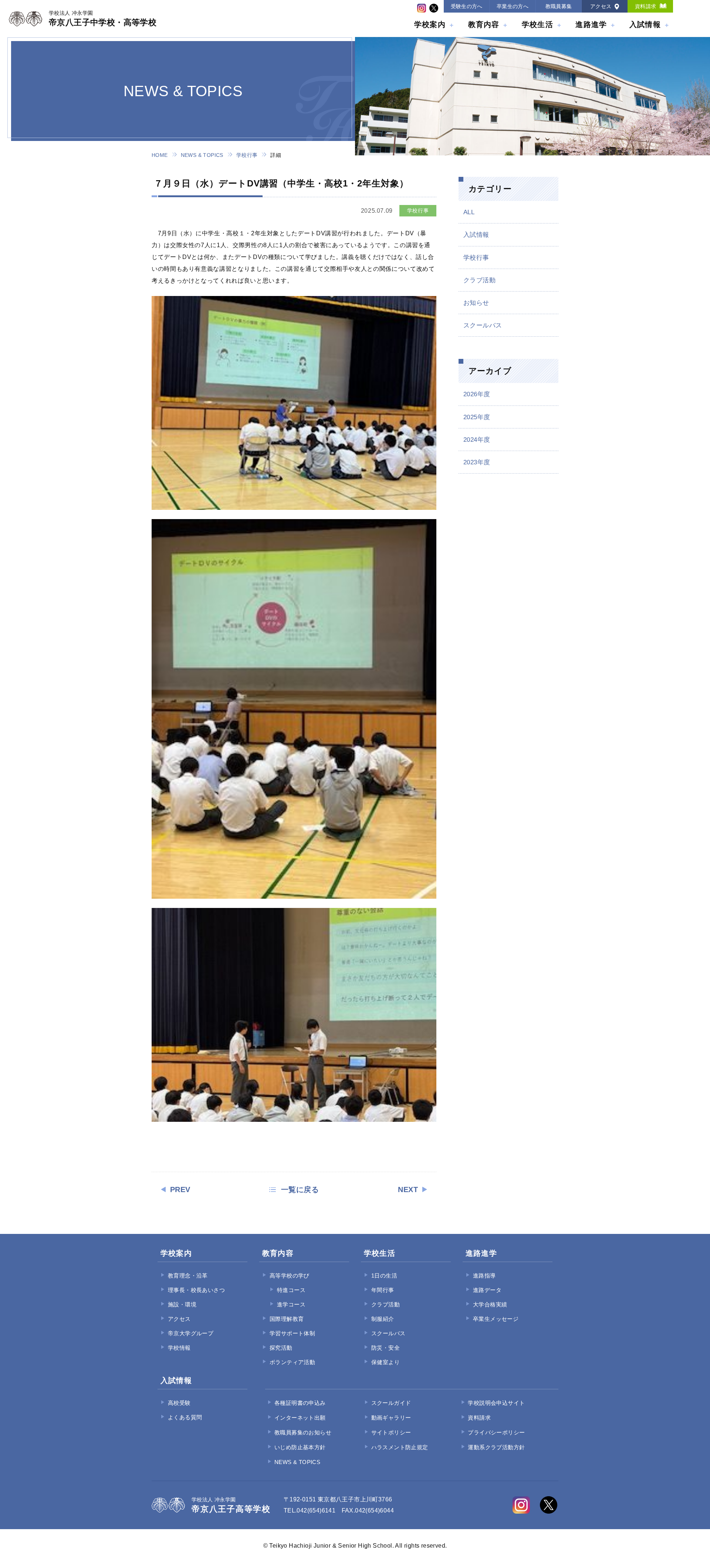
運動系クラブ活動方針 (496, 1447)
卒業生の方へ (512, 6)
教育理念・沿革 (188, 1275)
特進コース (291, 1290)
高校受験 (179, 1403)
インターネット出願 (300, 1417)
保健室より (385, 1362)
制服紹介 (382, 1319)
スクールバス (482, 325)
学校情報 (179, 1348)
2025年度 (476, 417)
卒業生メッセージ (495, 1319)
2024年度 (476, 439)
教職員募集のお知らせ (302, 1432)
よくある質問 (185, 1417)
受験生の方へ (467, 6)
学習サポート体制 (292, 1333)
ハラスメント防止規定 (399, 1447)
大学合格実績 (490, 1304)
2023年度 (476, 462)
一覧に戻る (300, 1189)
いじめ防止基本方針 (300, 1447)
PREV (180, 1189)
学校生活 (537, 24)
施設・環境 (182, 1304)
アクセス (601, 6)
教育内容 (484, 24)
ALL (468, 212)
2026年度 (476, 394)
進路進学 (591, 24)
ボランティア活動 (292, 1362)
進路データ (487, 1290)
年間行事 (382, 1290)
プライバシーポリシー (496, 1432)
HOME (160, 155)
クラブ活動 (479, 280)
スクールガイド (391, 1403)
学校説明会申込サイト (496, 1403)
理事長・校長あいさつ (196, 1290)
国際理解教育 (287, 1319)
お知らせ (476, 302)
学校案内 (430, 24)
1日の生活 (384, 1275)
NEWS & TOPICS (202, 155)
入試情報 (645, 24)
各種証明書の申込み (300, 1403)
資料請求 (645, 6)
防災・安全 (385, 1348)
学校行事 (247, 155)
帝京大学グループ (190, 1333)
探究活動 (281, 1348)
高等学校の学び (290, 1275)
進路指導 (484, 1275)
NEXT (408, 1189)
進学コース (291, 1304)
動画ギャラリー (391, 1417)
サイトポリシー (391, 1432)
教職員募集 (558, 6)
